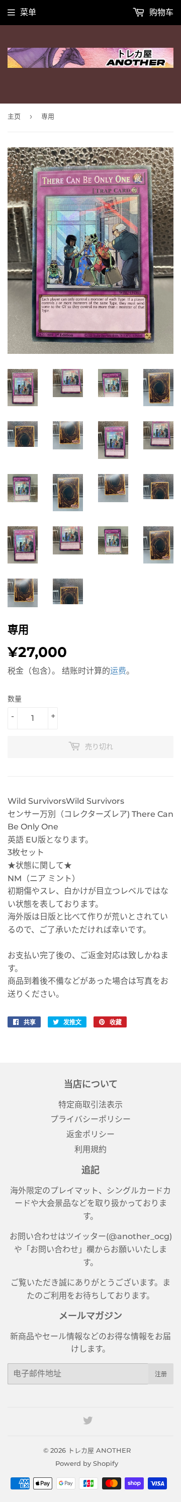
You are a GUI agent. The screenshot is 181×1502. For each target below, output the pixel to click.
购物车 (160, 12)
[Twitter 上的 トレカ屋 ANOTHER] (88, 1422)
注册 (161, 1374)
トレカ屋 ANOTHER (99, 1450)
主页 (14, 116)
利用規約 (90, 1149)
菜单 (28, 12)
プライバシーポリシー (90, 1119)
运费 (118, 671)
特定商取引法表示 (90, 1104)
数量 (15, 698)
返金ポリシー (90, 1134)
